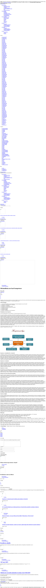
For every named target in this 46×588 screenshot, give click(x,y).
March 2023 (4, 42)
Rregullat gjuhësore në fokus (8, 8)
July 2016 (3, 107)
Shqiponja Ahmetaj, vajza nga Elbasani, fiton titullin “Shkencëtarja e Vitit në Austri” (18, 515)
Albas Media (4, 133)
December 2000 (4, 116)
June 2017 (3, 98)
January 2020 (4, 73)
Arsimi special (4, 135)
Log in (3, 168)
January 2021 (4, 63)
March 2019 (4, 81)
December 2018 (4, 83)
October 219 (4, 117)
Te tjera (3, 161)
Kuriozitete (5, 12)
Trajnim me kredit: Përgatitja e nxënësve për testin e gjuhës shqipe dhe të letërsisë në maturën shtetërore (21, 524)
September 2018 (4, 86)
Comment (2, 446)
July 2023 (3, 39)
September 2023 (4, 38)
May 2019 (3, 79)
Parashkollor (4, 156)
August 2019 (4, 77)
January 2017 (4, 102)
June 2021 (3, 59)
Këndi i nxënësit (6, 18)
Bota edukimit (4, 137)
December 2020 (4, 64)
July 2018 (3, 87)
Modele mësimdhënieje (7, 24)
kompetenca (4, 428)
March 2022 (4, 52)
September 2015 (4, 114)
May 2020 (3, 70)
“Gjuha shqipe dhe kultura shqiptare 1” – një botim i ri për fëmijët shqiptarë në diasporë (10, 240)
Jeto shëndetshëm (6, 15)
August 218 (3, 120)
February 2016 (4, 111)
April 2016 (3, 109)
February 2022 (4, 53)
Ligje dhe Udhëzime (7, 10)
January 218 (4, 121)
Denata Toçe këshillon (5, 141)
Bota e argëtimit (4, 16)
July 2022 (3, 49)
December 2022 (4, 45)
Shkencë (3, 159)
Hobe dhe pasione (6, 17)
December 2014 (4, 115)
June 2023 (3, 40)
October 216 (4, 123)
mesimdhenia (4, 429)
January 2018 (4, 92)
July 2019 (3, 78)
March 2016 (4, 110)
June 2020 (3, 69)
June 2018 (3, 88)
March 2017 (4, 100)
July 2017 (3, 97)
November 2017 (4, 94)
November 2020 (4, 65)
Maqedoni (3, 27)
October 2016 (4, 104)
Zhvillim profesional (5, 164)
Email (1, 449)
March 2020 (4, 71)
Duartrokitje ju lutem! (7, 13)
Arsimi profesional (4, 134)
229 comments (2, 221)
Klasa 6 (3, 146)
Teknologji (5, 21)
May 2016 (3, 108)
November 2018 (4, 84)
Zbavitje (5, 22)
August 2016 (4, 106)
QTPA (5, 32)
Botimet (5, 33)
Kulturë (5, 19)
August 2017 (4, 96)
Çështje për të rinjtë (5, 140)
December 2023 (4, 37)
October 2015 (4, 113)
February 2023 (4, 43)
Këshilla (3, 145)
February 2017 (4, 101)
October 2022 (4, 46)
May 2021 (3, 60)
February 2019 (4, 82)
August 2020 (4, 67)
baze (2, 427)
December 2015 (4, 112)
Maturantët (3, 153)
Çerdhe (3, 139)
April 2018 (3, 90)
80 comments (2, 247)
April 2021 (3, 61)
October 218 (4, 119)
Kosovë (3, 23)
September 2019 (4, 76)
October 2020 (4, 66)
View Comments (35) (3, 454)
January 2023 (4, 44)
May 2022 (3, 50)
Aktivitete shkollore (7, 26)
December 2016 (4, 103)
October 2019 (4, 75)
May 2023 (3, 41)
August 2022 (4, 48)
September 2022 (4, 47)
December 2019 (4, 74)
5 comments (2, 233)
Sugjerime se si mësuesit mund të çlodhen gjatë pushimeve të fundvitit (7, 215)
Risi (4, 9)
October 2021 (4, 56)
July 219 (3, 118)
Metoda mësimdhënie (7, 6)
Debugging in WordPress (7, 2)
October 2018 (4, 85)
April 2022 (3, 51)
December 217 (4, 122)
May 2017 (3, 99)
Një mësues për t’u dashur (7, 14)
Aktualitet (3, 130)
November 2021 (4, 55)
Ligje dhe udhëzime (7, 25)
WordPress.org (4, 170)
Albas (3, 31)
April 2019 (3, 80)
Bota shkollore (4, 5)
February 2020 (4, 72)
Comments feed (4, 169)
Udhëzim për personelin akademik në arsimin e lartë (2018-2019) (15, 572)
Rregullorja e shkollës (5, 543)
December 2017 (4, 93)
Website (1, 451)
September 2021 (4, 57)
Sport (4, 20)
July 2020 (3, 68)
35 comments (2, 292)
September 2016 (4, 105)
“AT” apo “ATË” (4, 562)
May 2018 (3, 89)
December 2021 (4, 54)
